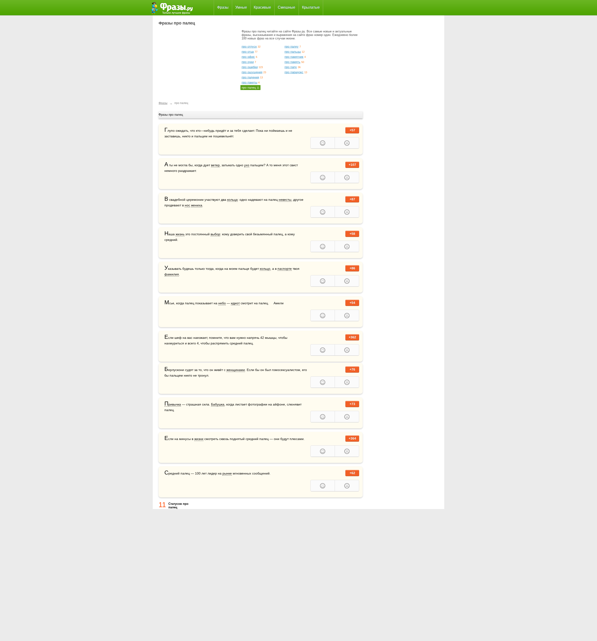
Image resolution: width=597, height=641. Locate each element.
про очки (248, 62)
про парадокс (294, 72)
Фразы (223, 7)
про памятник (294, 57)
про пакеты (249, 82)
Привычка (172, 404)
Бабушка (217, 404)
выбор (215, 234)
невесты (285, 199)
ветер (215, 165)
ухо (246, 165)
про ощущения (252, 72)
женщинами (235, 370)
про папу (291, 67)
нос (187, 205)
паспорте (285, 268)
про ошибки (250, 67)
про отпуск (249, 46)
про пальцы (293, 51)
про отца (248, 51)
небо (222, 303)
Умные (241, 7)
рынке (227, 473)
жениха (196, 205)
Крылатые (311, 7)
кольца (232, 199)
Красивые (262, 7)
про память (292, 62)
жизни (198, 439)
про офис (248, 57)
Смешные (286, 7)
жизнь (180, 234)
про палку (291, 46)
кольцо (265, 268)
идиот (235, 303)
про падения (250, 77)
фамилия (171, 274)
